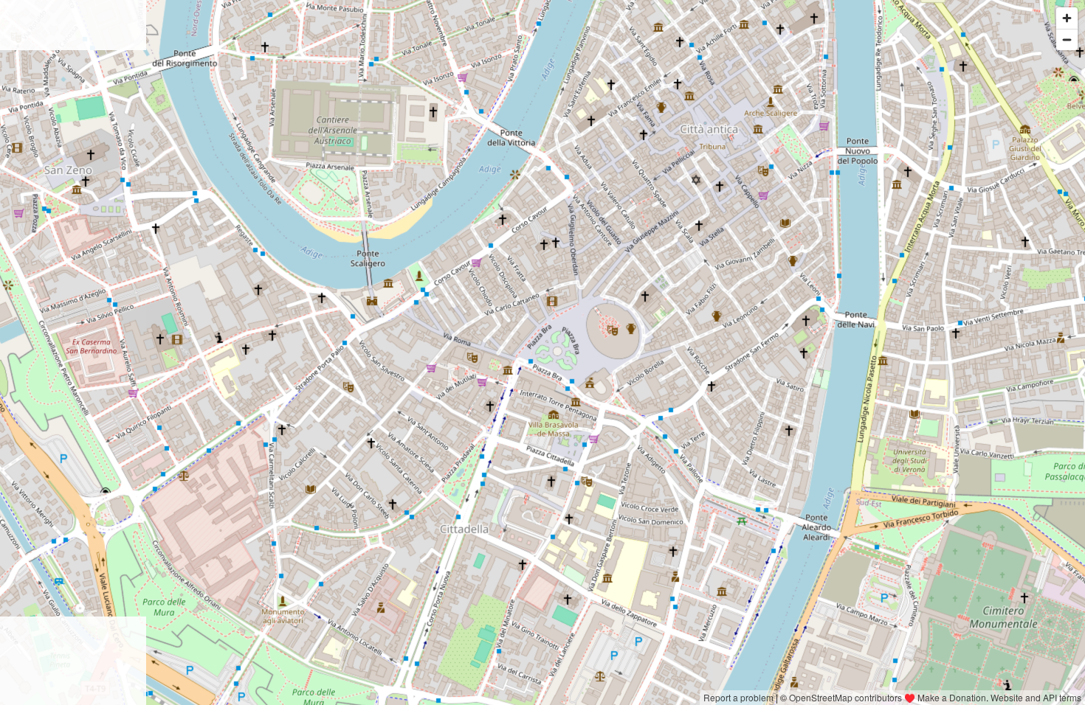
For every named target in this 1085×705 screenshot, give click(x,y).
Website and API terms (1036, 697)
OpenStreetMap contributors (845, 697)
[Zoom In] (1067, 18)
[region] (542, 352)
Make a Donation (951, 697)
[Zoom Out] (1067, 39)
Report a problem (738, 697)
